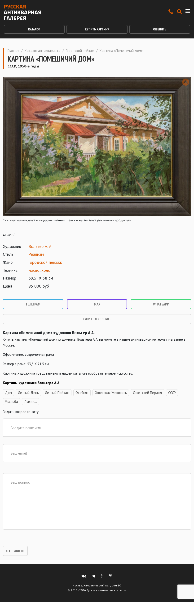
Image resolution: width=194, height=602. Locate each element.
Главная (13, 50)
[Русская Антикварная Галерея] (22, 12)
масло (34, 270)
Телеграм (33, 304)
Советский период (147, 392)
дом (8, 392)
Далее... (30, 401)
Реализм (36, 254)
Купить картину (97, 29)
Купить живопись (97, 319)
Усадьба (11, 401)
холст (46, 270)
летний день (28, 392)
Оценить (159, 29)
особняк (81, 392)
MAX (97, 304)
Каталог (34, 29)
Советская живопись (111, 392)
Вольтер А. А (40, 246)
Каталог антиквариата (42, 50)
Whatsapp (161, 304)
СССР (172, 392)
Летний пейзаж (57, 392)
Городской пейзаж (80, 50)
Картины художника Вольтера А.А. (32, 382)
